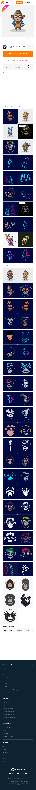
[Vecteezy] (2, 2)
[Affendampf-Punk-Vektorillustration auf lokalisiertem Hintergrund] (10, 162)
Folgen (30, 48)
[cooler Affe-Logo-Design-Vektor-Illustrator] (10, 317)
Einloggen (27, 2)
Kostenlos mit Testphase (18, 54)
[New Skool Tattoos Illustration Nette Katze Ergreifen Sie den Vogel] (10, 363)
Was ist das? (18, 73)
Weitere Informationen (10, 77)
